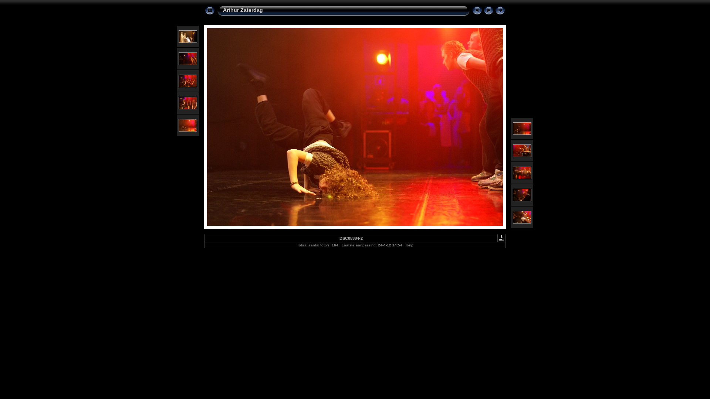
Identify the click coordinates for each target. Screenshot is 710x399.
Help (409, 245)
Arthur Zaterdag (243, 10)
